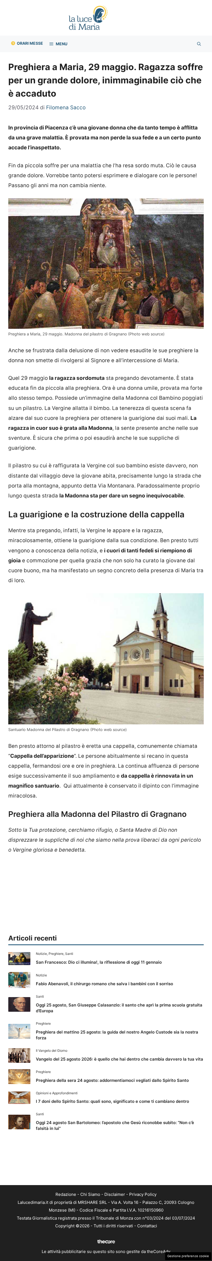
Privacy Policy (143, 1194)
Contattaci (147, 1225)
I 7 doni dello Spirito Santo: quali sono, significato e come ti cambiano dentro (112, 1101)
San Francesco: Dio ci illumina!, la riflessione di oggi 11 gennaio (99, 962)
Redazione (65, 1194)
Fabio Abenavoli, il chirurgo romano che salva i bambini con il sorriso (104, 983)
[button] (199, 44)
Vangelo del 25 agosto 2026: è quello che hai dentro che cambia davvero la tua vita (119, 1059)
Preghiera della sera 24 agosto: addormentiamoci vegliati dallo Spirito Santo (112, 1080)
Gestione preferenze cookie (188, 1256)
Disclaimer (114, 1194)
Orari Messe (30, 43)
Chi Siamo (90, 1194)
